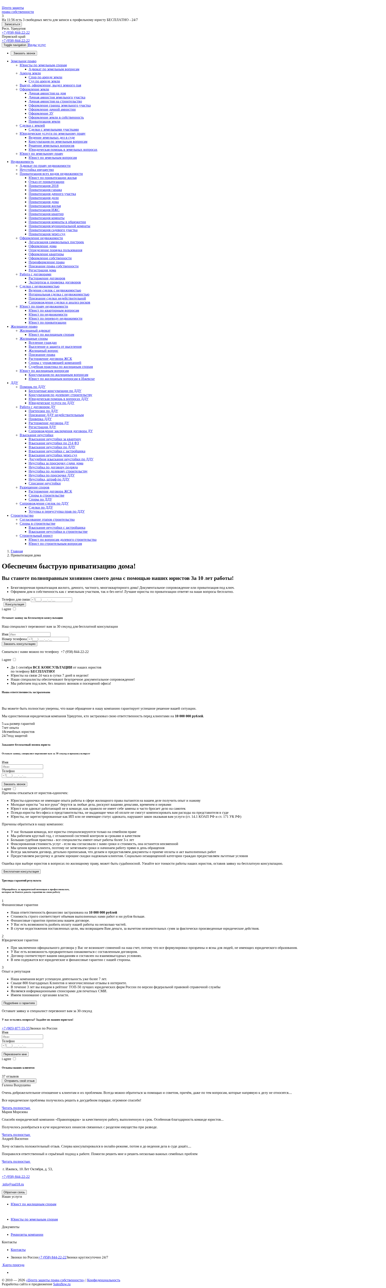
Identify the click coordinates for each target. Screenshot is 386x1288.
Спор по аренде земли (45, 77)
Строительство (22, 515)
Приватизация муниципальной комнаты (59, 226)
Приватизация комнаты (47, 218)
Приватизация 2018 (44, 186)
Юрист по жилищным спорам (51, 334)
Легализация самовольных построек (56, 242)
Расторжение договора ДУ (49, 423)
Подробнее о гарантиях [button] (19, 1003)
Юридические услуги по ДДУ (51, 403)
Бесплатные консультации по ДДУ (55, 391)
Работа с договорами (35, 274)
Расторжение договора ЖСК (50, 359)
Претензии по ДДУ (43, 411)
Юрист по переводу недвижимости (55, 318)
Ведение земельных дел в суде (52, 137)
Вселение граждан (43, 342)
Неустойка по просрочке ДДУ (52, 475)
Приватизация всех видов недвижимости (51, 174)
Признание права (42, 355)
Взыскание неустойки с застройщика (57, 451)
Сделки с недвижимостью (39, 286)
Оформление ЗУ (41, 113)
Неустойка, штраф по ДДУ (49, 479)
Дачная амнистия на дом (47, 93)
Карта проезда (13, 1265)
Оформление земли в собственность (56, 117)
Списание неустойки (45, 483)
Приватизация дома (44, 202)
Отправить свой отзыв (19, 1080)
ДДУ (14, 383)
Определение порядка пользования (55, 250)
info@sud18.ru (13, 1184)
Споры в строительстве (46, 495)
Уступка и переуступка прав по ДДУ (57, 511)
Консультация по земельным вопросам (58, 141)
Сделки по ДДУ (41, 507)
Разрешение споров (34, 487)
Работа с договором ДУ (37, 407)
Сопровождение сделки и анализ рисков (59, 302)
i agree (6, 609)
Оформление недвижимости (41, 238)
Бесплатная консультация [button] (21, 871)
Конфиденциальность (103, 1280)
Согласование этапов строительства (47, 519)
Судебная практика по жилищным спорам (61, 367)
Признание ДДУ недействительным (56, 415)
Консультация (14, 604)
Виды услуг (37, 45)
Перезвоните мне (15, 1054)
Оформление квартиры (46, 254)
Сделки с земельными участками (54, 129)
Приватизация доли (44, 198)
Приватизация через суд (47, 234)
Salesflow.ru (62, 1284)
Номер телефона (14, 639)
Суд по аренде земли (44, 81)
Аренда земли (30, 73)
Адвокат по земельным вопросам (54, 69)
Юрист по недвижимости (48, 314)
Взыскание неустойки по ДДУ (52, 447)
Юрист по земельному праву (41, 153)
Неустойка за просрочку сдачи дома (56, 463)
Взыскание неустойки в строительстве (58, 531)
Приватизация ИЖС (44, 210)
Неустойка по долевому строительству (58, 471)
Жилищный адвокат (35, 330)
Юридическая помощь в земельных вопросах (63, 149)
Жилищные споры (34, 338)
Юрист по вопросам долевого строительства (62, 539)
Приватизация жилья (45, 206)
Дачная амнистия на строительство (55, 101)
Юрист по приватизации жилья (53, 178)
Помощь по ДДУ (32, 387)
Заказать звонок (24, 53)
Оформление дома (43, 246)
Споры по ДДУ (40, 499)
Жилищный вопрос (43, 350)
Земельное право (23, 61)
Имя (5, 634)
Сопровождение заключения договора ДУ (61, 431)
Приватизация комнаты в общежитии (57, 222)
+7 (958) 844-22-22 (16, 32)
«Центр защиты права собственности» (55, 1280)
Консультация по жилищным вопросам (58, 375)
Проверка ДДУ (40, 419)
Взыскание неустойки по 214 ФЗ (54, 443)
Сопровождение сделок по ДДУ (44, 503)
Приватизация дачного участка (52, 194)
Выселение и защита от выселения (55, 346)
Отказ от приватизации (46, 182)
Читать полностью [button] (16, 1108)
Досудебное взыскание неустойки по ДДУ (61, 459)
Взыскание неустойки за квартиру (55, 439)
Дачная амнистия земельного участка (57, 97)
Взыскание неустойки (36, 435)
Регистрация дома (42, 270)
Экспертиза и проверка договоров (55, 282)
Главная (17, 551)
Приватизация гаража (45, 190)
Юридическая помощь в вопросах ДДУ (58, 399)
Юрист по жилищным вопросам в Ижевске (62, 379)
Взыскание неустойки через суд (53, 455)
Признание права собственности (54, 266)
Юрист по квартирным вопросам (54, 310)
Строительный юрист (36, 535)
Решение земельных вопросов (51, 145)
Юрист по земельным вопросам (53, 157)
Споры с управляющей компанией (55, 363)
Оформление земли (34, 89)
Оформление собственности (50, 258)
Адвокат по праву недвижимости (45, 166)
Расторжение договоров (47, 278)
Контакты (18, 1250)
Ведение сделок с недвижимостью (55, 290)
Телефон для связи (16, 599)
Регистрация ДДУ (42, 427)
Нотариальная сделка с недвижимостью (59, 294)
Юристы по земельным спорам (43, 65)
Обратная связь (14, 1192)
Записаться (12, 24)
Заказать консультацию (20, 644)
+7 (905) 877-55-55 (16, 1028)
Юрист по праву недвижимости (44, 306)
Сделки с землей (32, 125)
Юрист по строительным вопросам (55, 543)
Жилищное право (24, 326)
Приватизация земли (44, 121)
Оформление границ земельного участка (60, 105)
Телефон (8, 771)
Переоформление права (47, 262)
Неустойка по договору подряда (53, 467)
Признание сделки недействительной (57, 298)
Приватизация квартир (46, 214)
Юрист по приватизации (47, 322)
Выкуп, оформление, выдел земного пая (50, 85)
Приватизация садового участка (53, 230)
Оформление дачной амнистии (52, 109)
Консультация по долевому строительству (60, 395)
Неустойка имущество (37, 170)
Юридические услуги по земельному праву (53, 133)
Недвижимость (22, 162)
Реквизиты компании (27, 1234)
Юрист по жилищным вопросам (44, 371)
